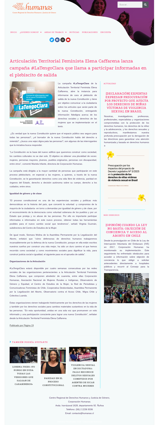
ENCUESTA (105, 32)
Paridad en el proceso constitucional (53, 382)
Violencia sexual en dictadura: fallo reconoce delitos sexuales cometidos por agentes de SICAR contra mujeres (83, 375)
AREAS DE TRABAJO (54, 32)
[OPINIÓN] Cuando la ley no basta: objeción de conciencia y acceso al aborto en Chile (126, 230)
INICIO (13, 32)
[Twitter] (52, 40)
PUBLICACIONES (90, 32)
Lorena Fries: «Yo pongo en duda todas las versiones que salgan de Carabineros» (23, 375)
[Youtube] (68, 40)
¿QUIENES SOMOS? (29, 32)
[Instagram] (62, 40)
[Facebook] (57, 40)
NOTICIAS (74, 32)
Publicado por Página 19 (22, 325)
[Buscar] (145, 5)
